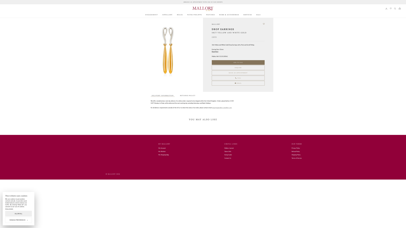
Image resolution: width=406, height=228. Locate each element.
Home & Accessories (229, 15)
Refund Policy (296, 151)
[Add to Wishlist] (264, 24)
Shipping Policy (296, 155)
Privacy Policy (296, 148)
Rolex (180, 15)
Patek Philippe (194, 15)
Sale (258, 15)
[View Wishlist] (391, 9)
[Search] (395, 9)
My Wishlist (162, 151)
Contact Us (227, 158)
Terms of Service (297, 158)
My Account (162, 148)
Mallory (216, 24)
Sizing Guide (228, 155)
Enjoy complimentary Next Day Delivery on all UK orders (203, 2)
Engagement (151, 15)
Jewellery (167, 15)
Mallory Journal (229, 148)
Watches (210, 15)
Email (238, 83)
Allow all (18, 213)
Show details (9, 209)
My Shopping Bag (163, 155)
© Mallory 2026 (113, 174)
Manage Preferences (17, 220)
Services (247, 15)
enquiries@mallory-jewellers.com (222, 108)
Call (239, 78)
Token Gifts (227, 151)
